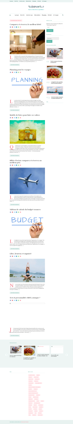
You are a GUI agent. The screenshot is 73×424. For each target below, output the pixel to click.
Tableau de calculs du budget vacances (25, 210)
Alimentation (28, 1)
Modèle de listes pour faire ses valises (25, 115)
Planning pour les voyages (20, 70)
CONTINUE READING (15, 64)
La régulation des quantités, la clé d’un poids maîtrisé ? (57, 82)
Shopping (34, 1)
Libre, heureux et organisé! (20, 254)
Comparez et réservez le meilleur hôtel (25, 24)
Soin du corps (22, 1)
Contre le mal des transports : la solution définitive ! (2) (57, 97)
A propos (11, 1)
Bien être (16, 1)
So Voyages (44, 1)
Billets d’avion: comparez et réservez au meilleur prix (26, 161)
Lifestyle (39, 1)
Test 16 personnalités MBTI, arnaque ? (25, 298)
